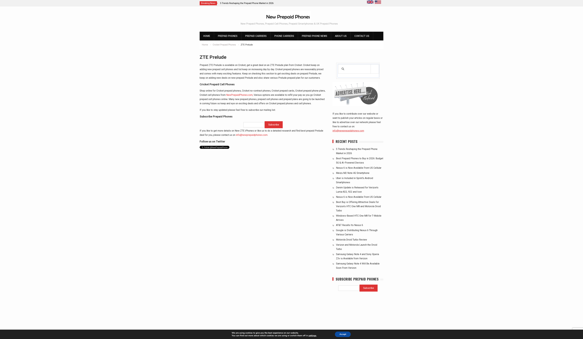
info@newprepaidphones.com (252, 135)
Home (206, 36)
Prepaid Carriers (256, 36)
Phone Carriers (284, 36)
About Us (341, 36)
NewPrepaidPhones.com (239, 95)
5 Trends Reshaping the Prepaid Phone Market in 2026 (247, 3)
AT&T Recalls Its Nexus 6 (349, 225)
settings (312, 335)
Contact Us (361, 36)
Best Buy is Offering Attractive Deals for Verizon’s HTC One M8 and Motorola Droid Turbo (358, 206)
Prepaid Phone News (314, 36)
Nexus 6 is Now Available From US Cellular (358, 167)
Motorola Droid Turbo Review (351, 239)
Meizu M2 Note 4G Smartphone (352, 173)
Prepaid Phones (227, 36)
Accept (342, 334)
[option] (247, 3)
